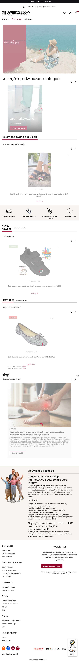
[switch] (72, 654)
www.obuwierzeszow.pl (10, 654)
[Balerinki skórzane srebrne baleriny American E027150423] (31, 332)
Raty (3, 627)
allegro (3, 648)
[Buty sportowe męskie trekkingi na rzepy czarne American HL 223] (35, 262)
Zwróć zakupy (6, 576)
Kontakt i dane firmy (9, 601)
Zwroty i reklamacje (9, 624)
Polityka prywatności (9, 553)
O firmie (5, 607)
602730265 (30, 7)
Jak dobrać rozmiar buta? (11, 621)
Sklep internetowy (37, 659)
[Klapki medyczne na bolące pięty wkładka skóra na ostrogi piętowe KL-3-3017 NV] (39, 170)
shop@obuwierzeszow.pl (47, 7)
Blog (3, 610)
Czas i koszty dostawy (9, 570)
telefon (13, 648)
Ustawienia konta (8, 590)
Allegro (4, 637)
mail (18, 648)
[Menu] (75, 640)
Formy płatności (7, 567)
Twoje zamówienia (8, 587)
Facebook (5, 640)
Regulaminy (6, 550)
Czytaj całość (17, 453)
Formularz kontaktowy (9, 604)
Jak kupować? (7, 557)
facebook (8, 648)
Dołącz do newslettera (51, 566)
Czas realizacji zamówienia (11, 573)
